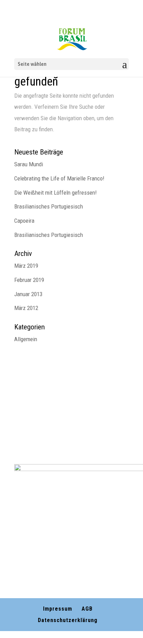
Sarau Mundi (28, 164)
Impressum (57, 608)
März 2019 (26, 265)
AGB (87, 608)
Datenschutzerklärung (68, 620)
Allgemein (25, 339)
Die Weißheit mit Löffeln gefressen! (55, 192)
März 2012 (26, 307)
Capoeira (24, 220)
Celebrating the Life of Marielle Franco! (59, 178)
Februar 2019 (29, 279)
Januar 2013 (28, 294)
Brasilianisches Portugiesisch (48, 206)
